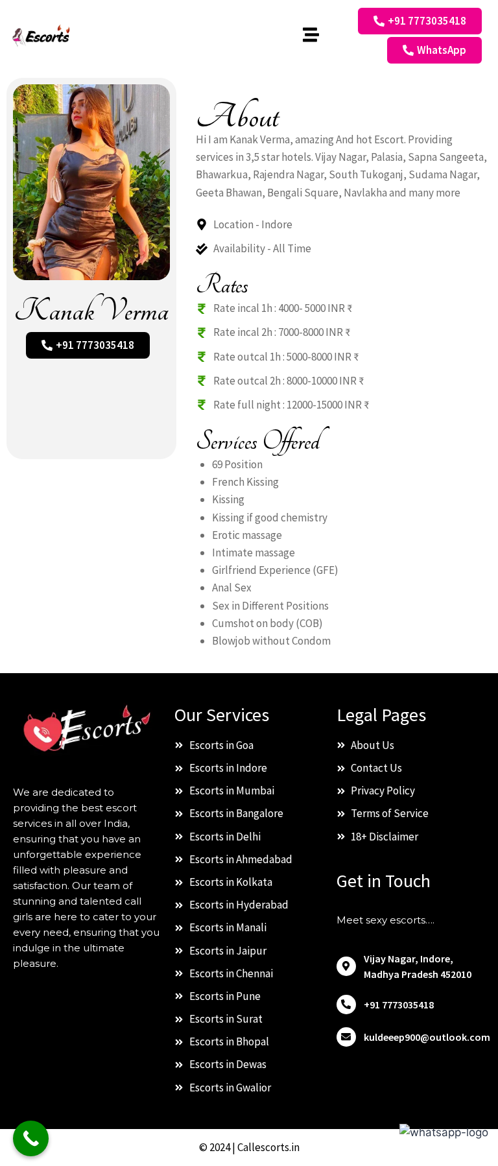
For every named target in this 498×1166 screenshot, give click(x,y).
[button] (311, 35)
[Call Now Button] (31, 1138)
